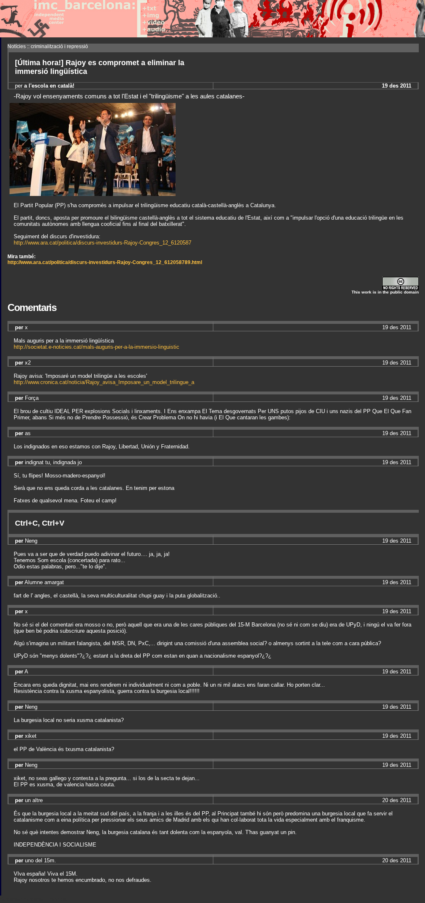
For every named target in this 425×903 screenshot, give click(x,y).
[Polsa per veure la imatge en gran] (93, 193)
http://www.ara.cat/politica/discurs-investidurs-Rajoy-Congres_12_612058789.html (104, 262)
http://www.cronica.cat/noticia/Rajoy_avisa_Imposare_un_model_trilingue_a (104, 382)
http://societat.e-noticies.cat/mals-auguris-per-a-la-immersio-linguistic (96, 347)
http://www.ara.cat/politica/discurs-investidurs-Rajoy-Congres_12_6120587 (102, 243)
